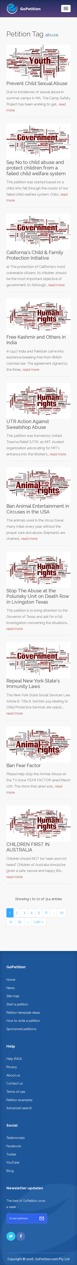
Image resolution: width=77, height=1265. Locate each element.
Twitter (11, 1154)
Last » (38, 922)
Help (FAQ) (14, 1058)
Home (10, 979)
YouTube (12, 1162)
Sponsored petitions (21, 1029)
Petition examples (19, 1100)
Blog (10, 1171)
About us (13, 1075)
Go (41, 1218)
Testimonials (15, 1138)
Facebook (13, 1146)
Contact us (14, 1083)
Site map (12, 996)
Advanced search (19, 1108)
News (10, 988)
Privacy (11, 1067)
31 (10, 922)
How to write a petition (23, 1020)
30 (62, 913)
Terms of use (15, 1091)
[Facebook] (20, 1236)
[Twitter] (10, 1236)
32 (20, 922)
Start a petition (17, 1004)
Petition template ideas (23, 1012)
